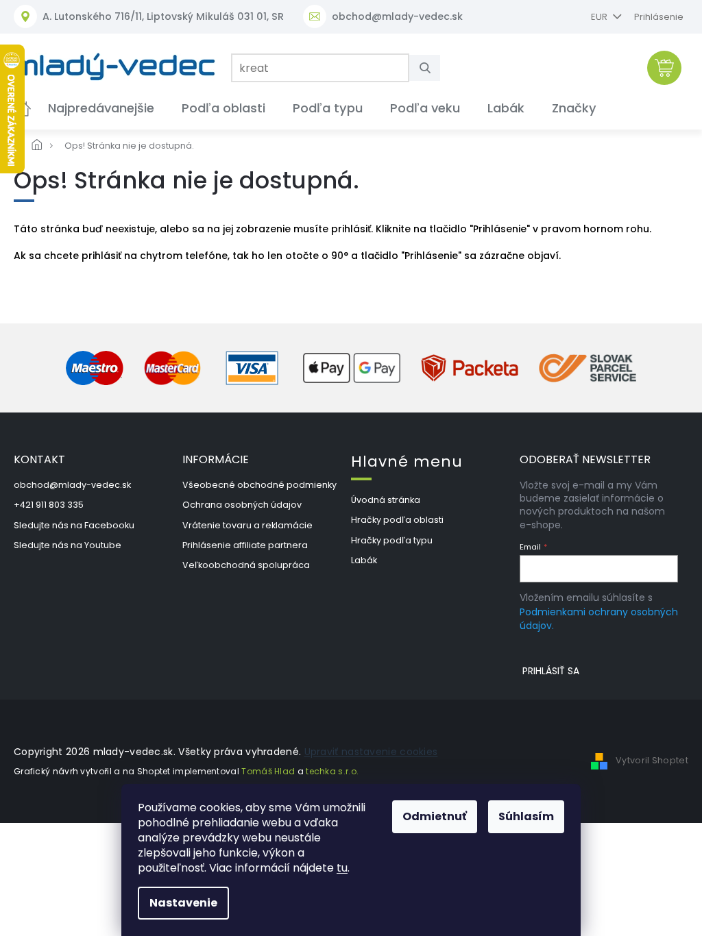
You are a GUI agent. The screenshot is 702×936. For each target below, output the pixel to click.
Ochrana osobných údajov (242, 504)
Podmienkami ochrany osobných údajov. (599, 618)
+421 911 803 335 (49, 504)
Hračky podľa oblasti (397, 520)
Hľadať (430, 68)
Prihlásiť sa (550, 671)
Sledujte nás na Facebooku (74, 525)
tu (337, 868)
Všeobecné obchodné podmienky (259, 485)
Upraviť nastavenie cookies (371, 752)
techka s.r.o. (332, 771)
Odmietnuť (430, 816)
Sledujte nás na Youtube (67, 545)
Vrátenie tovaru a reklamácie (247, 525)
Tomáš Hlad (268, 771)
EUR (600, 16)
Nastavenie (179, 903)
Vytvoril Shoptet (652, 761)
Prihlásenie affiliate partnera (245, 545)
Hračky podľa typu (392, 540)
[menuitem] (101, 108)
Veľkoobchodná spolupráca (246, 565)
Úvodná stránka (385, 500)
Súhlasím (521, 816)
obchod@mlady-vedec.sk (72, 485)
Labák (364, 560)
